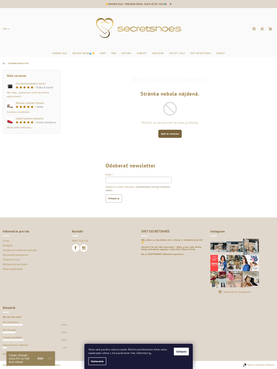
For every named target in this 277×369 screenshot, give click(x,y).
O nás (6, 240)
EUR (5, 28)
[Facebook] (75, 248)
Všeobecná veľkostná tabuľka (20, 250)
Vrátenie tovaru (11, 259)
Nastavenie (97, 361)
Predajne (8, 245)
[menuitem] (59, 53)
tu (150, 353)
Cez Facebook (11, 322)
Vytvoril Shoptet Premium (260, 364)
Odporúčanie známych (16, 345)
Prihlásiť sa (113, 198)
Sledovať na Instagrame (237, 291)
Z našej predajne (12, 337)
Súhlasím (181, 351)
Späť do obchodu (170, 133)
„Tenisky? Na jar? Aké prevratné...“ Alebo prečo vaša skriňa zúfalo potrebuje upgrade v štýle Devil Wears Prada (171, 248)
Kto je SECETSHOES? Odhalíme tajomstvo (162, 254)
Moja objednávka (13, 268)
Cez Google (9, 329)
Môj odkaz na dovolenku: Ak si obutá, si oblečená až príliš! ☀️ (172, 241)
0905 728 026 (80, 240)
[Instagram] (83, 248)
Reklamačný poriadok (15, 264)
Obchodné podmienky (15, 254)
